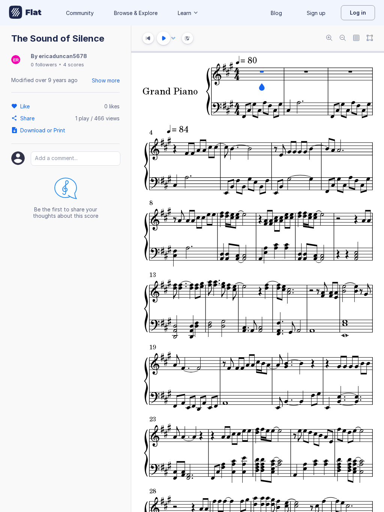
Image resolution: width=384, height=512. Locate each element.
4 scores (73, 64)
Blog (276, 13)
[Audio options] (173, 38)
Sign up (316, 13)
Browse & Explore (136, 13)
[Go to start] (148, 38)
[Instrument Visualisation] (187, 38)
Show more (106, 80)
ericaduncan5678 (63, 56)
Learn (184, 13)
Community (80, 13)
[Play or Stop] (163, 38)
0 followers (44, 64)
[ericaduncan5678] (15, 60)
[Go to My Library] (25, 13)
